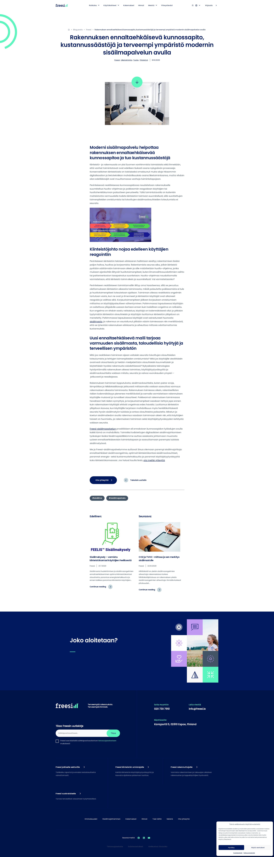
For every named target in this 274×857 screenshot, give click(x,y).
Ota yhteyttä (102, 480)
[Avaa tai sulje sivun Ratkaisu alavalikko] (99, 5)
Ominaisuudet (91, 819)
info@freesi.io (197, 709)
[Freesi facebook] (139, 838)
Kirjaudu (209, 5)
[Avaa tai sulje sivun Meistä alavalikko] (156, 5)
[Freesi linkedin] (144, 838)
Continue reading (101, 588)
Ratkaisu (93, 5)
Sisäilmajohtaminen (111, 819)
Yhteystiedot (167, 5)
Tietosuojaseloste (249, 853)
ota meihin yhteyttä (154, 460)
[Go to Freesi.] (69, 29)
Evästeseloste (237, 853)
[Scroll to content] (137, 82)
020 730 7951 (162, 709)
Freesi (117, 60)
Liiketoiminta (126, 60)
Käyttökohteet (109, 5)
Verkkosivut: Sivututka (157, 846)
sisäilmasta (96, 321)
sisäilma (98, 498)
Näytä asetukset (258, 847)
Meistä (151, 5)
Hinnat (141, 5)
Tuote (135, 60)
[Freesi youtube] (149, 838)
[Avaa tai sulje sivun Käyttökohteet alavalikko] (119, 5)
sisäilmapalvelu (118, 498)
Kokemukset (128, 5)
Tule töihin (157, 819)
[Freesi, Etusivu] (62, 5)
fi (192, 5)
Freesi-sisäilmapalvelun (103, 428)
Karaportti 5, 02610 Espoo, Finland (175, 724)
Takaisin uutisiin (138, 480)
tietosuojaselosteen (107, 740)
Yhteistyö (144, 60)
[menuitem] (93, 5)
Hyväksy (231, 847)
